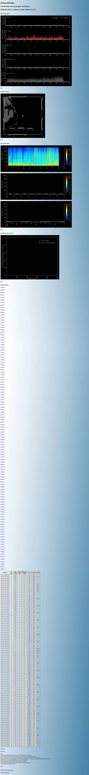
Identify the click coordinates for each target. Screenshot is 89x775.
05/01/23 (2, 491)
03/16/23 (2, 377)
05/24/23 (2, 549)
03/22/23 (2, 392)
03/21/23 (2, 389)
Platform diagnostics (5, 772)
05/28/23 (2, 559)
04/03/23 (2, 422)
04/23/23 (2, 471)
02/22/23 (2, 322)
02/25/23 (2, 329)
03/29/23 (2, 409)
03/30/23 (2, 412)
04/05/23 (2, 427)
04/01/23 (2, 417)
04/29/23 (2, 486)
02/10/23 (2, 292)
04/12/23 (2, 444)
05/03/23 (2, 496)
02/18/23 (2, 312)
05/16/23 (2, 529)
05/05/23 (2, 501)
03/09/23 (2, 359)
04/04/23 (2, 424)
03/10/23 (2, 362)
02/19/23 (2, 314)
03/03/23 (2, 344)
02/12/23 (2, 297)
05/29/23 (2, 561)
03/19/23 (2, 384)
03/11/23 (2, 364)
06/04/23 (2, 751)
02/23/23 (2, 324)
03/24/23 (2, 397)
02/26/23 (2, 332)
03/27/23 (2, 404)
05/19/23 (2, 536)
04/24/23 (2, 474)
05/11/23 (2, 516)
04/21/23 (2, 466)
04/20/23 (2, 464)
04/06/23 (2, 429)
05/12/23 (2, 519)
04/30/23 (2, 489)
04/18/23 (2, 459)
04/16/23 (2, 454)
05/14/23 (2, 524)
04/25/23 (2, 476)
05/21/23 (2, 541)
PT (38, 576)
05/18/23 (2, 534)
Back (2, 88)
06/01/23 (2, 569)
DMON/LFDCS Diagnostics (7, 770)
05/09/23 (2, 511)
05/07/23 (2, 506)
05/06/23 (2, 504)
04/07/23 (2, 432)
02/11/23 (2, 295)
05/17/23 (2, 531)
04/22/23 (2, 469)
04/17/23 (2, 456)
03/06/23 (2, 352)
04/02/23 (2, 419)
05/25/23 (2, 551)
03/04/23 (2, 347)
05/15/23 (2, 526)
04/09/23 (2, 437)
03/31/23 (2, 414)
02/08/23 (2, 287)
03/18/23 (2, 382)
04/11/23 (2, 442)
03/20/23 (2, 387)
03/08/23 (2, 357)
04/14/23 (2, 449)
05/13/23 (2, 521)
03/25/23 (2, 399)
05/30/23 (2, 564)
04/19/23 (2, 461)
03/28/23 (2, 407)
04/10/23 (2, 439)
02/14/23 (2, 302)
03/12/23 (2, 367)
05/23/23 (2, 546)
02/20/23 (2, 317)
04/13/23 (2, 447)
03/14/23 (2, 372)
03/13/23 (2, 369)
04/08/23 (2, 434)
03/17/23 (2, 379)
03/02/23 (2, 342)
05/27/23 (2, 556)
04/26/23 (2, 479)
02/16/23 (2, 307)
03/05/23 (2, 349)
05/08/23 (2, 509)
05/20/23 (2, 539)
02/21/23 (2, 319)
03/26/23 (2, 402)
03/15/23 (2, 374)
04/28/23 (2, 484)
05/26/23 (2, 554)
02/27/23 (2, 334)
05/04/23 (2, 499)
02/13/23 (2, 299)
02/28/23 (2, 337)
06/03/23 (2, 748)
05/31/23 (2, 566)
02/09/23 (2, 290)
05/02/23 (2, 494)
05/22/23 (2, 544)
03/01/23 (2, 339)
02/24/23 (2, 327)
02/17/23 (2, 309)
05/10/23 (2, 514)
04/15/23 (2, 451)
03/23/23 (2, 394)
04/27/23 (2, 481)
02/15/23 (2, 304)
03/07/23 (2, 354)
